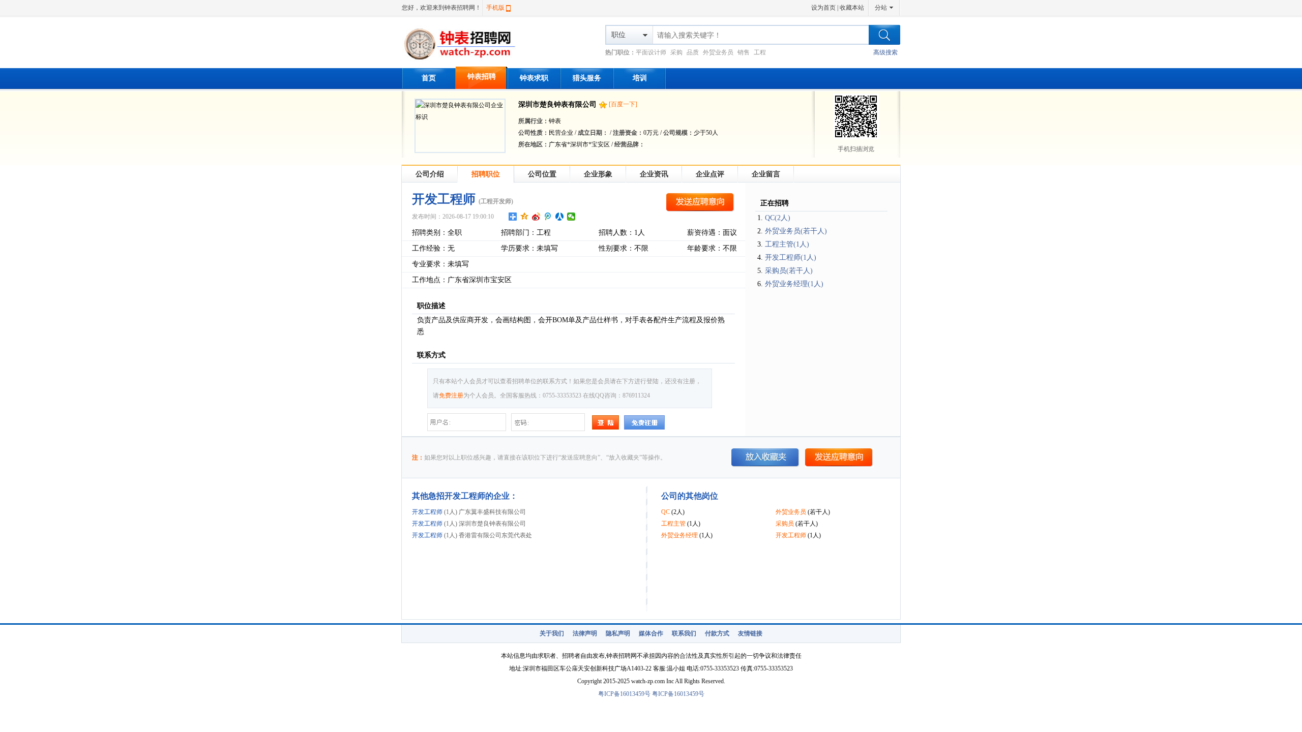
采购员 (785, 523)
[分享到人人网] (559, 216)
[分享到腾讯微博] (548, 216)
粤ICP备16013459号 (624, 693)
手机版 (495, 7)
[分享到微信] (571, 216)
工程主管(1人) (787, 244)
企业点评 (710, 174)
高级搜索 (885, 52)
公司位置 (542, 174)
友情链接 (750, 633)
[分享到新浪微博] (536, 216)
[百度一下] (623, 104)
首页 (429, 78)
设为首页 (823, 7)
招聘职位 (485, 174)
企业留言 (766, 174)
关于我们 (552, 633)
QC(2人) (777, 218)
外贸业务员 (718, 52)
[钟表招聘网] (464, 61)
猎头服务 (587, 78)
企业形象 (598, 174)
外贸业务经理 (679, 535)
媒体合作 (651, 633)
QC (665, 511)
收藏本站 (852, 7)
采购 (676, 52)
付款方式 (717, 633)
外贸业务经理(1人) (794, 284)
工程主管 (673, 523)
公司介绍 (430, 174)
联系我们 (684, 633)
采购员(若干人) (789, 270)
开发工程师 (427, 511)
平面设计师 (651, 52)
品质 (693, 52)
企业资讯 (654, 174)
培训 (640, 78)
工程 (760, 52)
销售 (743, 52)
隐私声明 (618, 633)
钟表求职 (534, 78)
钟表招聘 (481, 76)
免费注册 (451, 395)
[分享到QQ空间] (524, 216)
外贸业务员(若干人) (796, 231)
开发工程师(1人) (790, 257)
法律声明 (585, 633)
